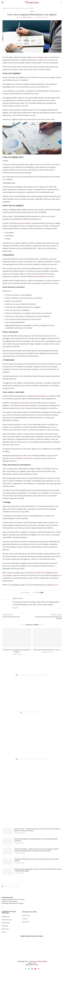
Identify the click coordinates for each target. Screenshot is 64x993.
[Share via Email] (42, 592)
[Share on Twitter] (39, 592)
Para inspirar (5, 929)
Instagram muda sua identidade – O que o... (47, 650)
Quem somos (26, 915)
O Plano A (36, 964)
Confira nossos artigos (9, 912)
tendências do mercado (24, 458)
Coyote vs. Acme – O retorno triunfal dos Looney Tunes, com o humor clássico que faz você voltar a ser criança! (37, 829)
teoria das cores (26, 403)
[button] (32, 658)
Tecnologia (5, 925)
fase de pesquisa (17, 364)
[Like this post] (35, 592)
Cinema (4, 932)
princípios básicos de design (36, 396)
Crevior (34, 963)
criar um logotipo (38, 57)
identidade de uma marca (45, 276)
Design (4, 8)
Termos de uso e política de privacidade (38, 961)
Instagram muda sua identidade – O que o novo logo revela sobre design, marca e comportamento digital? (37, 870)
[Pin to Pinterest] (40, 592)
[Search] (61, 2)
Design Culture (27, 17)
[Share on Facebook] (37, 592)
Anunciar (25, 918)
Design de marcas (7, 919)
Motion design (6, 922)
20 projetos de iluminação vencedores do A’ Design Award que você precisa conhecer (36, 860)
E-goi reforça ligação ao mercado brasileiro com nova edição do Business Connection (36, 839)
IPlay (35, 578)
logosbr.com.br (52, 585)
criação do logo (24, 223)
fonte (49, 535)
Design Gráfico (6, 916)
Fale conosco (26, 921)
